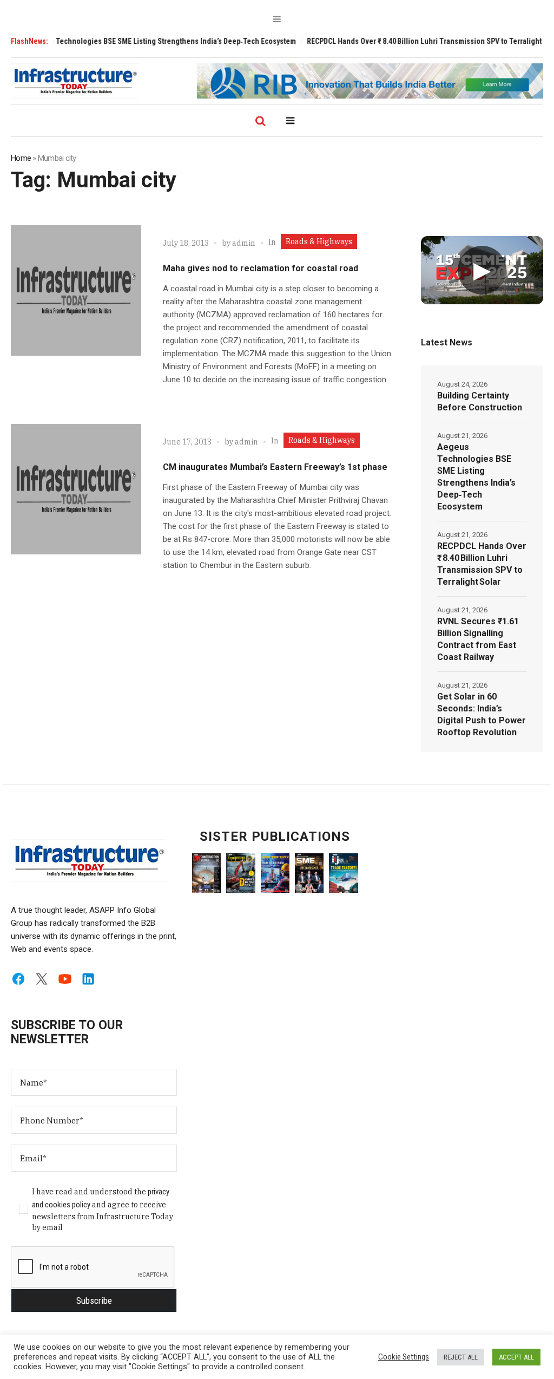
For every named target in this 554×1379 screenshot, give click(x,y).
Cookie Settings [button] (403, 1357)
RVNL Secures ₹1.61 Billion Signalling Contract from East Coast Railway (478, 639)
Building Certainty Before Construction (479, 401)
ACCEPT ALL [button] (516, 1357)
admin (243, 243)
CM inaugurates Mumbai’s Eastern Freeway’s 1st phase (275, 467)
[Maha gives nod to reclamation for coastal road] (76, 290)
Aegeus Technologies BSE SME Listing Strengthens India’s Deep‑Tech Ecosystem (135, 41)
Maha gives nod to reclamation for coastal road (260, 268)
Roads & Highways (319, 241)
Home (21, 158)
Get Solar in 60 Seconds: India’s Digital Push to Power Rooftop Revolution (481, 714)
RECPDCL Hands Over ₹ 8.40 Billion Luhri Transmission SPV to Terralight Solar (406, 41)
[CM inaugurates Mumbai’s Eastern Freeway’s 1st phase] (76, 489)
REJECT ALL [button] (461, 1357)
